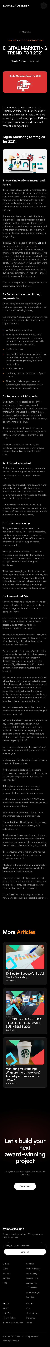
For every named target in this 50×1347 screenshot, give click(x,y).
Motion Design (32, 1292)
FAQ (5, 1283)
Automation (31, 1283)
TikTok (29, 1322)
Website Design (33, 1269)
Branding (30, 1297)
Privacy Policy (9, 1318)
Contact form (32, 1313)
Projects (6, 1273)
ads (39, 242)
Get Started (25, 1186)
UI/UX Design (32, 1273)
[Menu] (44, 6)
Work (5, 1269)
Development (32, 1278)
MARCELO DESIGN (16, 5)
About (6, 1308)
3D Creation (32, 1287)
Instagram (30, 1318)
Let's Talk (25, 1252)
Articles (6, 1278)
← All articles (25, 32)
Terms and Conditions (13, 1322)
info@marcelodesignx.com (18, 1245)
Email (28, 1308)
